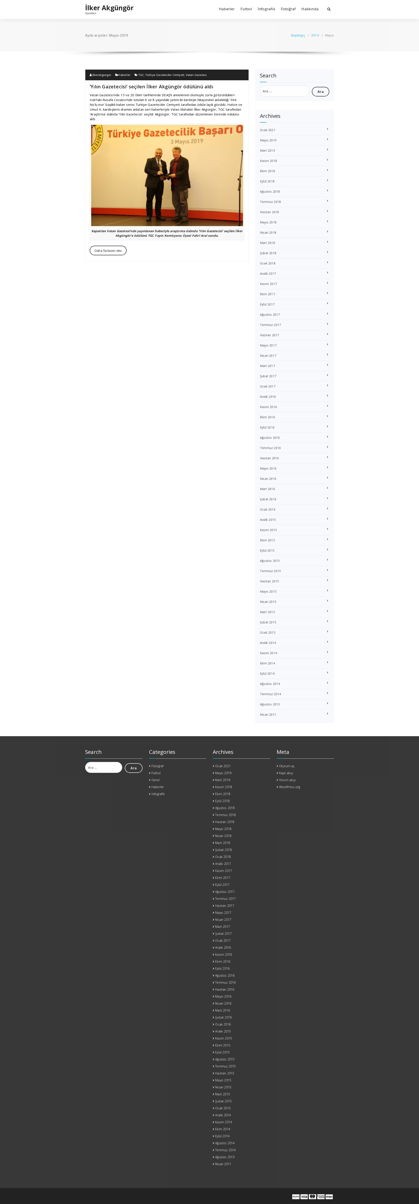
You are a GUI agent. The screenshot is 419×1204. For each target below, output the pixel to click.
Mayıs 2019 (268, 140)
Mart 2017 (267, 366)
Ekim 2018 (267, 171)
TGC (141, 75)
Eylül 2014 (267, 673)
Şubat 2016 (268, 499)
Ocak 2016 (267, 509)
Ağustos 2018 (270, 191)
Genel (155, 780)
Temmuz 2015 (270, 571)
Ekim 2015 (267, 540)
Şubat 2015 (268, 622)
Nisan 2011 (268, 714)
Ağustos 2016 (270, 438)
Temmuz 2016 (270, 448)
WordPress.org (289, 787)
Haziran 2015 (269, 581)
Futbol (246, 8)
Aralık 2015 (268, 520)
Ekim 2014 (267, 663)
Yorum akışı (287, 780)
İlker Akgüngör (109, 8)
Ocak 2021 (267, 130)
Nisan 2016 (268, 479)
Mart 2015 (267, 612)
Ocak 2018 (267, 263)
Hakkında (310, 8)
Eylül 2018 (267, 181)
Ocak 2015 (267, 632)
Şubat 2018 (268, 253)
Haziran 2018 (269, 212)
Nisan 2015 (268, 602)
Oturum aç (287, 766)
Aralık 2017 (268, 273)
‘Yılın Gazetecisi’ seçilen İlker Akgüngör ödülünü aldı (151, 86)
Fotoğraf (288, 8)
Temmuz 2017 (270, 325)
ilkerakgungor (101, 75)
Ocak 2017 (267, 386)
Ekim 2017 (267, 294)
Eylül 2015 (267, 550)
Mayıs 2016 (268, 468)
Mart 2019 (267, 150)
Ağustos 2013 (270, 704)
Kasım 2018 (268, 161)
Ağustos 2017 (270, 314)
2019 (315, 35)
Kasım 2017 (268, 284)
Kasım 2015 (268, 530)
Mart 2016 (267, 489)
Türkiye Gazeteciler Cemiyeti (164, 75)
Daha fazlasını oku (108, 250)
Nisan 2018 (268, 232)
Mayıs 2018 (268, 222)
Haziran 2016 (269, 458)
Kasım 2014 (268, 653)
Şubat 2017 (268, 376)
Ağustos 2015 (270, 561)
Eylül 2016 (267, 427)
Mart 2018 (267, 243)
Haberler (227, 8)
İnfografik (266, 8)
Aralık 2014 (268, 643)
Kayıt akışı (286, 773)
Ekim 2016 (267, 417)
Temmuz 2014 (270, 694)
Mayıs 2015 (268, 591)
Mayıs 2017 (268, 345)
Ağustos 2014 (270, 684)
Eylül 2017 (267, 304)
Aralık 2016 (268, 396)
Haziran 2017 (269, 335)
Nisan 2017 (268, 355)
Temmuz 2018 (270, 202)
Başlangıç (298, 35)
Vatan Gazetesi (196, 75)
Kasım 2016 (268, 407)
